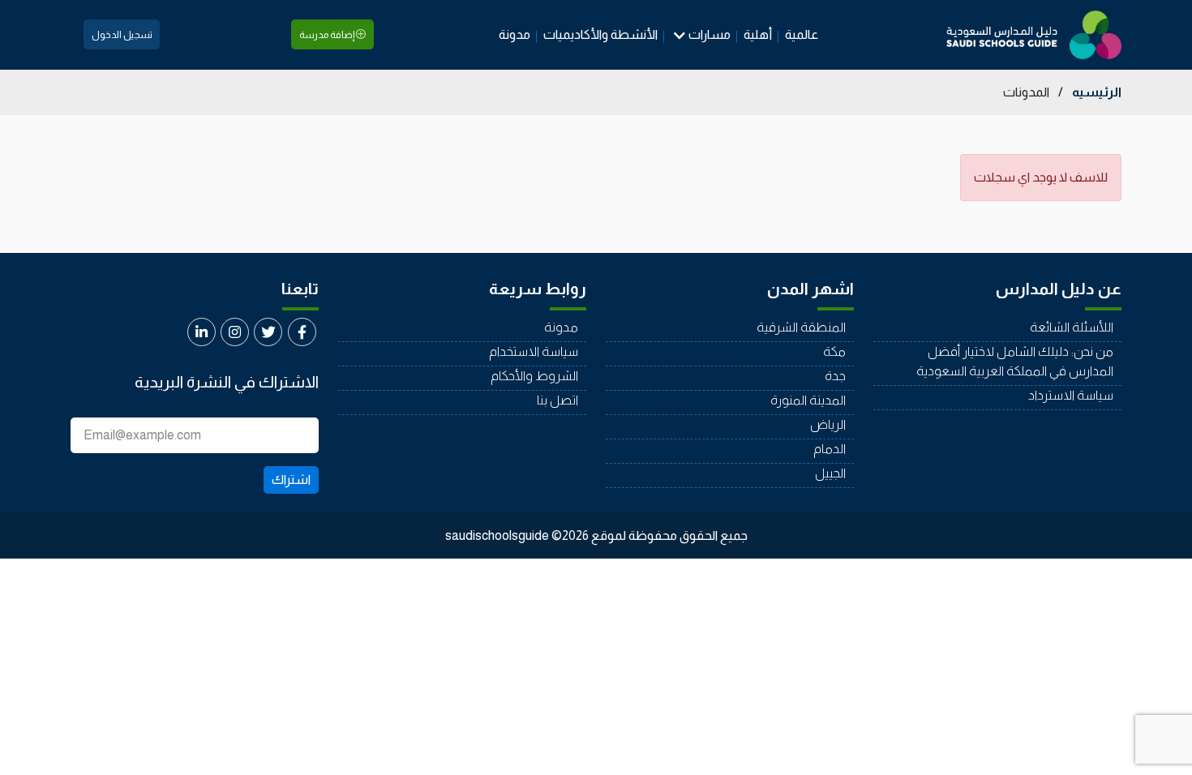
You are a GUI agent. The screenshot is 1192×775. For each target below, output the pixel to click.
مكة (834, 351)
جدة (835, 376)
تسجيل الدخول (122, 35)
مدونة (514, 34)
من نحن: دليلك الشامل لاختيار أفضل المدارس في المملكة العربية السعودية (1014, 361)
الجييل (830, 473)
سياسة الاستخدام (533, 351)
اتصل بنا (557, 400)
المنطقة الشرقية (801, 327)
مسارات (709, 34)
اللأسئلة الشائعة (1071, 327)
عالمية (801, 34)
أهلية (758, 34)
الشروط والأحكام (534, 376)
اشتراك (291, 479)
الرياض (828, 424)
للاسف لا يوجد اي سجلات (1041, 177)
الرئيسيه (1096, 92)
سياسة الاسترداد (1070, 395)
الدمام (829, 449)
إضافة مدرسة (327, 35)
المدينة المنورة (808, 400)
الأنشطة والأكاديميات (600, 34)
